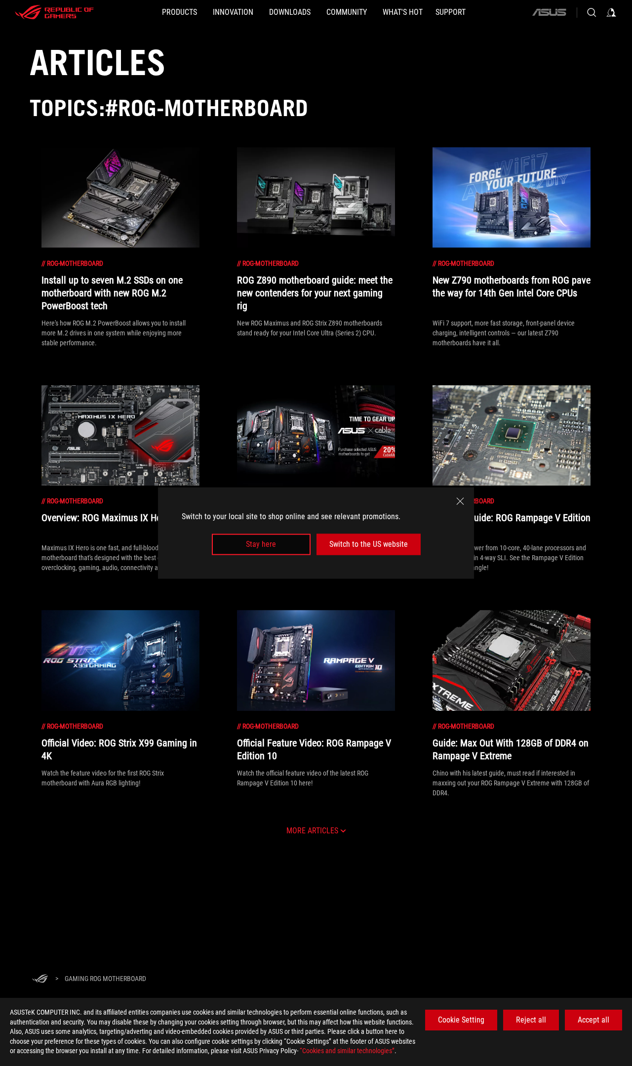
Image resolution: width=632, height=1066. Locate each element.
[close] (460, 501)
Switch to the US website (368, 544)
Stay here (261, 544)
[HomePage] (40, 979)
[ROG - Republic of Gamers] (54, 12)
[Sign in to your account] (611, 12)
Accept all (593, 1020)
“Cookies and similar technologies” (347, 1051)
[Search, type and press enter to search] (591, 12)
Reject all (531, 1020)
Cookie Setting (461, 1020)
